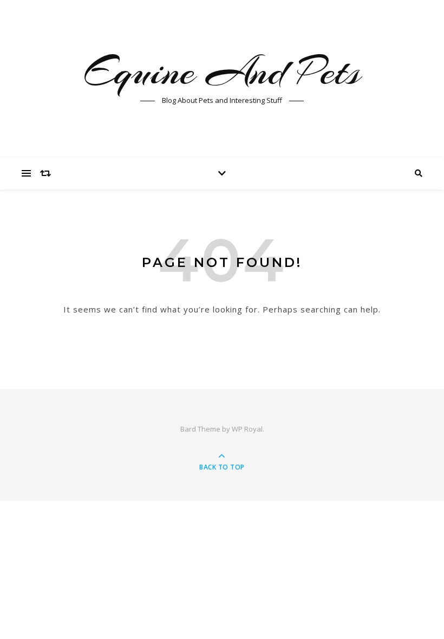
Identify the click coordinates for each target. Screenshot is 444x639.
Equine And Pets (222, 71)
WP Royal (247, 429)
